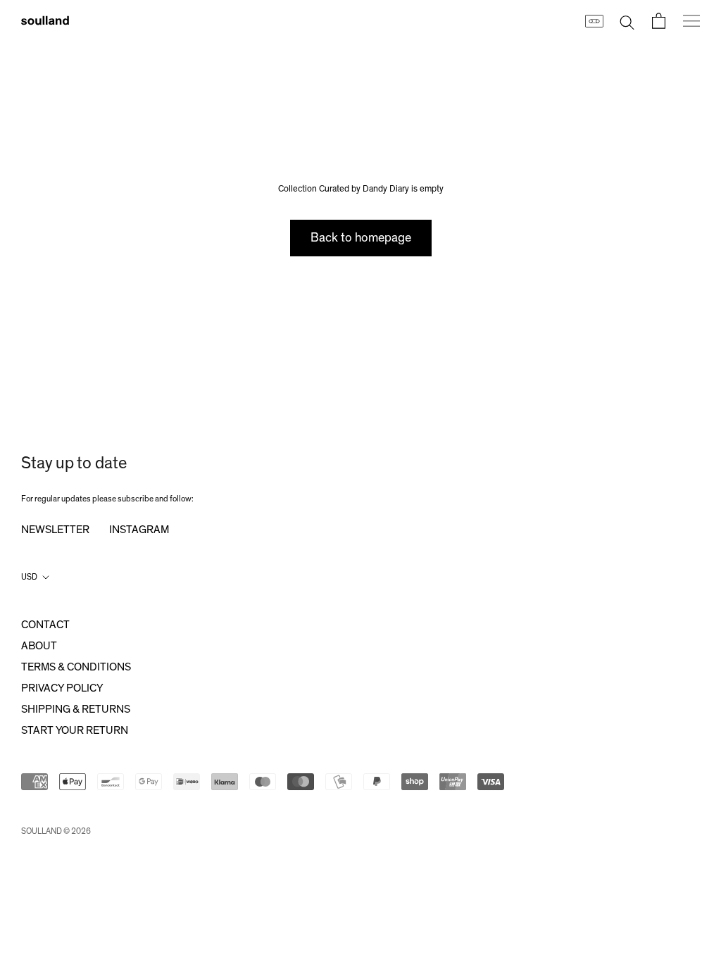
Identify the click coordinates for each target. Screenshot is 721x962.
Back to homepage (361, 238)
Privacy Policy (62, 688)
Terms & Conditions (76, 667)
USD (29, 577)
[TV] (593, 20)
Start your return (74, 730)
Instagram (139, 529)
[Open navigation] (691, 20)
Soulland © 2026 (56, 831)
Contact (45, 624)
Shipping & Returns (75, 709)
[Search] (627, 20)
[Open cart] (658, 21)
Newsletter (55, 529)
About (39, 645)
